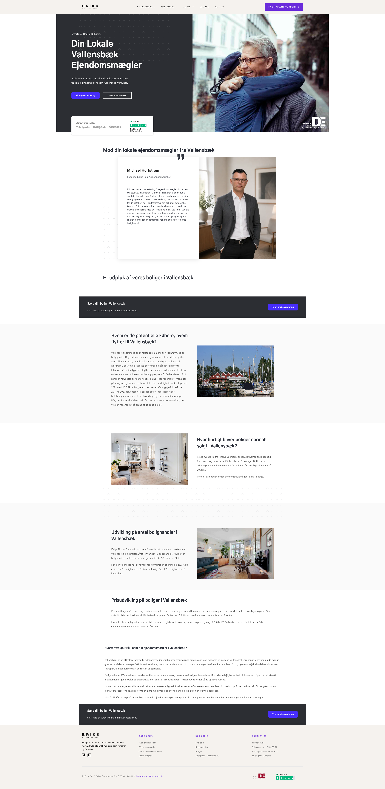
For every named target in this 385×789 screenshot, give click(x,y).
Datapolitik (141, 776)
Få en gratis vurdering (261, 756)
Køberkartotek (202, 747)
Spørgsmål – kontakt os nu (207, 756)
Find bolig (200, 743)
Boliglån (199, 752)
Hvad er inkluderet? (147, 743)
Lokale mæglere (145, 756)
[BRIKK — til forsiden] (90, 7)
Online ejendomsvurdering (150, 752)
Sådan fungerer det (147, 747)
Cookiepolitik (156, 776)
